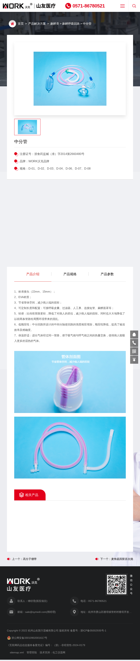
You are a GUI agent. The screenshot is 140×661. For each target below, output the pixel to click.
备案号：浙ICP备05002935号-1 (88, 630)
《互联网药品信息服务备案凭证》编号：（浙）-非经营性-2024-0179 (46, 645)
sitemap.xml (17, 652)
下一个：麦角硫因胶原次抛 (116, 558)
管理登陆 (32, 652)
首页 (21, 23)
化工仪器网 (58, 652)
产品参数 (107, 274)
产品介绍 (32, 274)
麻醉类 (54, 23)
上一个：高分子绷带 (24, 558)
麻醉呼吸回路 (71, 23)
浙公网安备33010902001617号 (29, 637)
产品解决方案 (37, 23)
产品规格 (70, 274)
